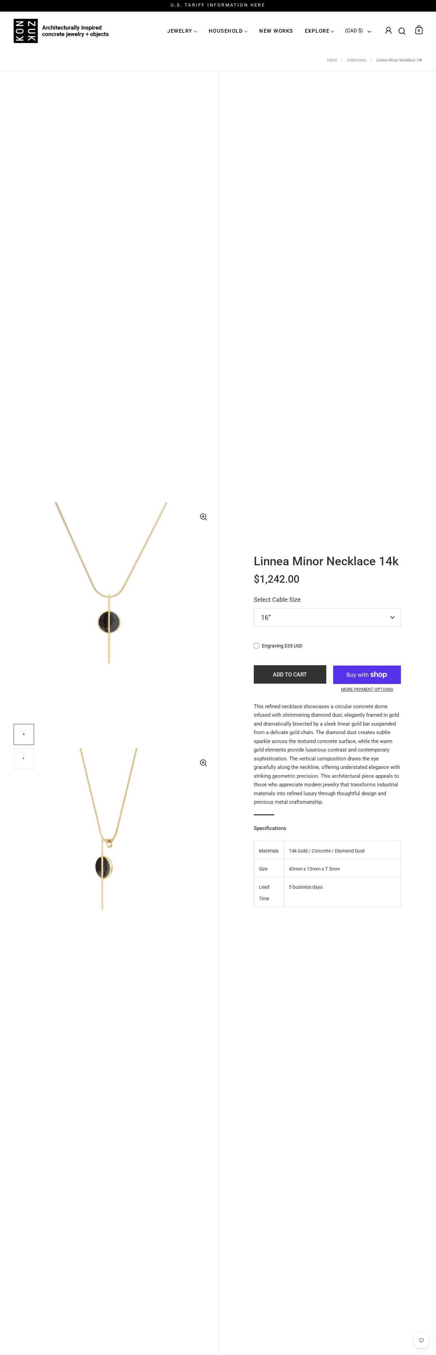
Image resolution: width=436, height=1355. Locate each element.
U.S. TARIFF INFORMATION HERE (218, 5)
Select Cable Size (277, 599)
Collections (356, 60)
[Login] (388, 31)
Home (332, 60)
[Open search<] (402, 29)
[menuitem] (182, 31)
